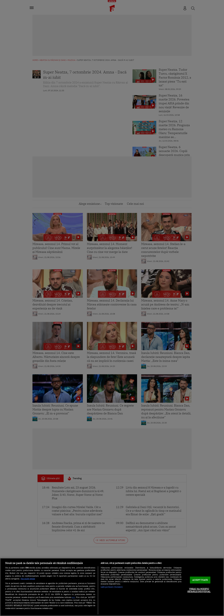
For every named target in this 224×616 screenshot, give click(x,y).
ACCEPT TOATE (200, 580)
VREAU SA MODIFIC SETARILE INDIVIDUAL (199, 590)
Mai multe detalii (28, 579)
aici (73, 597)
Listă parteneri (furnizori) (112, 587)
